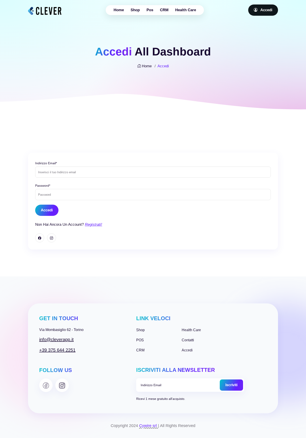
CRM (164, 10)
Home (119, 10)
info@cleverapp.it (56, 339)
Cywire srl (148, 425)
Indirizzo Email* (46, 163)
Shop (135, 10)
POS (140, 340)
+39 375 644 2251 (57, 350)
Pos (150, 10)
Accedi (265, 10)
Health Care (185, 10)
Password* (42, 185)
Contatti (188, 340)
